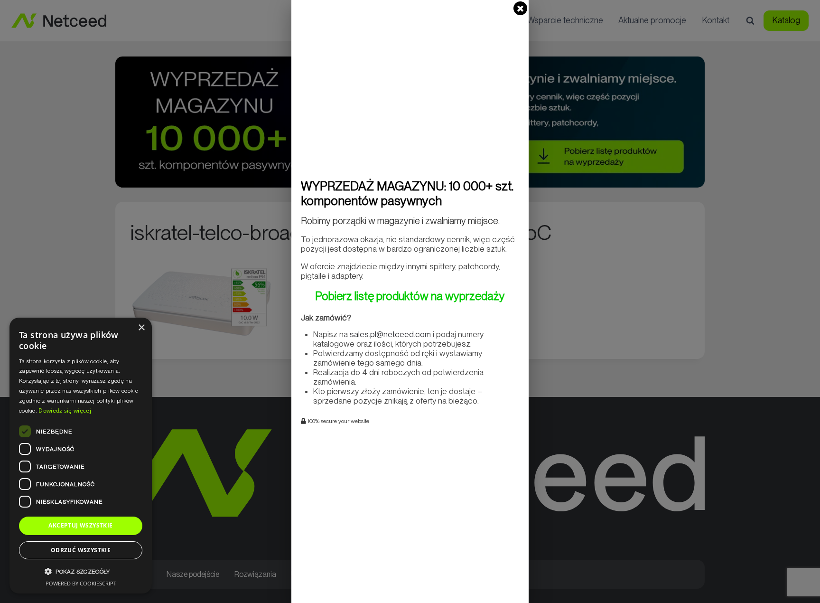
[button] (80, 571)
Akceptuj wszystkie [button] (80, 525)
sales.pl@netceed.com (390, 334)
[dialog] (80, 456)
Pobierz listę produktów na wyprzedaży (410, 296)
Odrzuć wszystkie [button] (81, 550)
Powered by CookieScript (81, 583)
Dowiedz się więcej (64, 410)
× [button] (141, 327)
